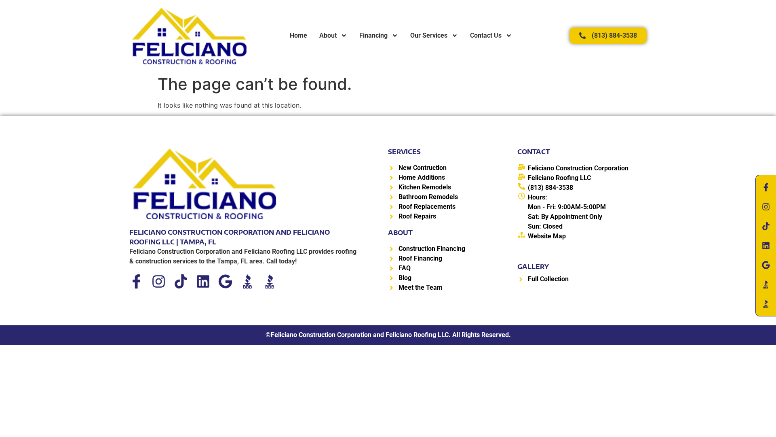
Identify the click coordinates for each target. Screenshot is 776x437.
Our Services (428, 35)
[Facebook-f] (136, 281)
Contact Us (486, 35)
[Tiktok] (181, 281)
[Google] (225, 281)
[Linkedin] (203, 281)
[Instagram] (159, 281)
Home (298, 35)
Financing (373, 35)
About (328, 35)
